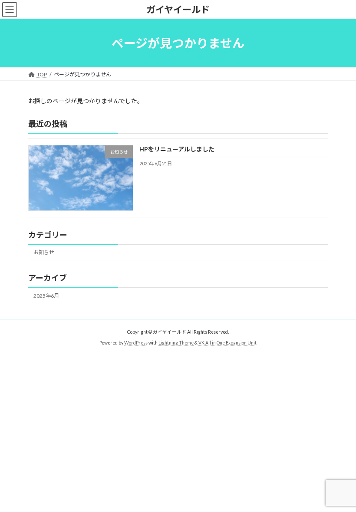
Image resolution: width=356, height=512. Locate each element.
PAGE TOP (340, 487)
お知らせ (43, 252)
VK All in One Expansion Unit (227, 342)
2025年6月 (46, 295)
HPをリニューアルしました (176, 149)
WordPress (136, 342)
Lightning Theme (176, 342)
